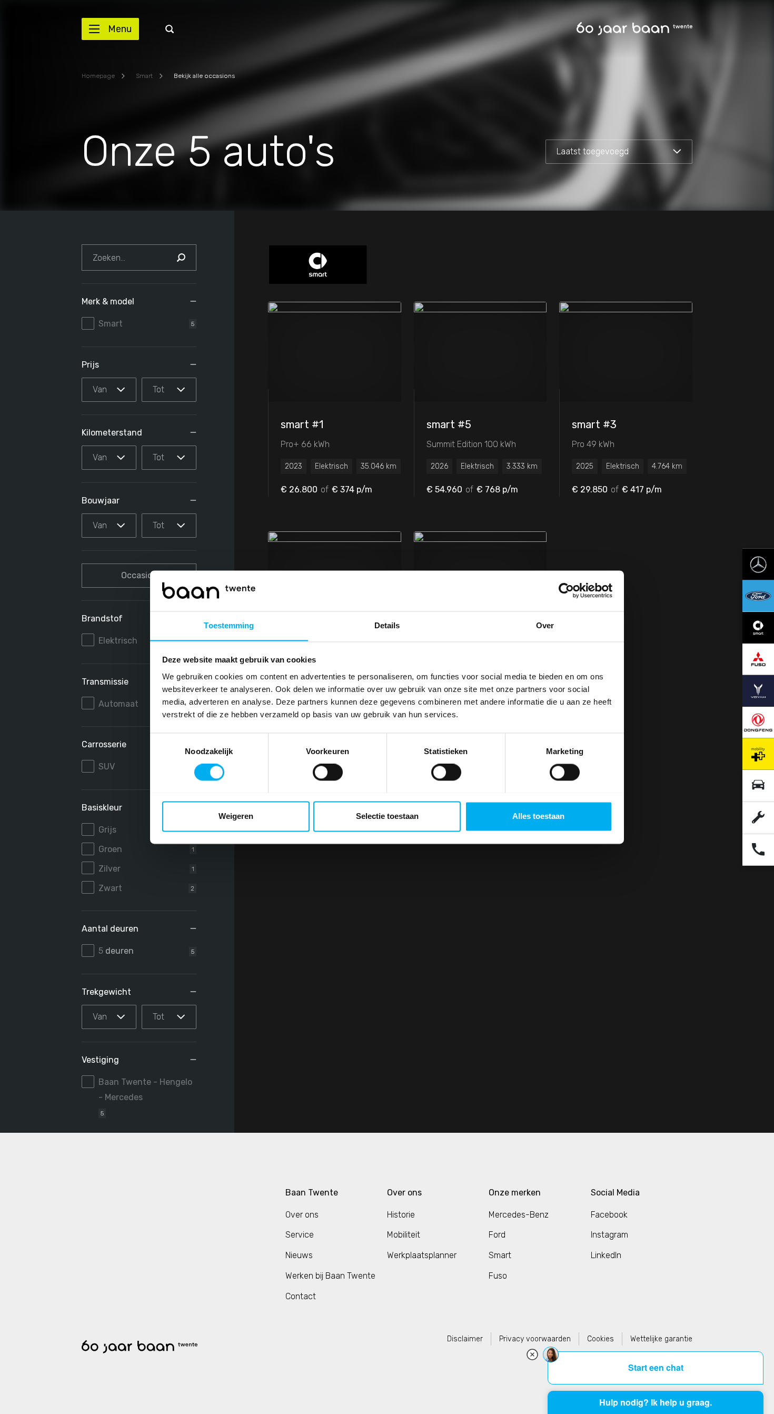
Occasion (139, 575)
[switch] (328, 772)
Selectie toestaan (387, 816)
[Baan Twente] (634, 28)
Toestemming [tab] (229, 625)
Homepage (98, 76)
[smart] (758, 626)
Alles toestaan (538, 816)
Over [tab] (545, 625)
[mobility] (758, 753)
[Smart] (318, 264)
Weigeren (236, 816)
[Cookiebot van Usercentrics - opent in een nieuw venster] (566, 590)
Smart (144, 76)
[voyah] (758, 690)
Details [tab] (387, 625)
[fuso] (758, 658)
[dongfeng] (758, 721)
